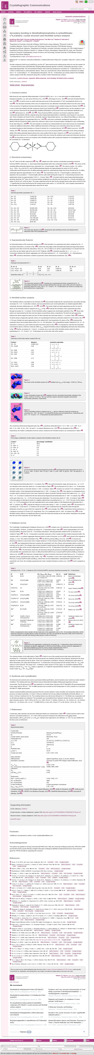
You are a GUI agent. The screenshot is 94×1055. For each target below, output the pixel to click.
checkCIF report (15, 819)
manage (74, 1053)
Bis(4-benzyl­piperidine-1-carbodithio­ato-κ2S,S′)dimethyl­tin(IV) (28, 1021)
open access (57, 12)
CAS (56, 862)
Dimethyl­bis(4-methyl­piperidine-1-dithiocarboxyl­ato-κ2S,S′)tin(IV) (27, 1014)
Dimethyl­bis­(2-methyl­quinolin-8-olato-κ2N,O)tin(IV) (26, 989)
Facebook (70, 1040)
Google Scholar (64, 862)
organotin (32, 78)
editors (19, 12)
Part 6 (65, 19)
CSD (73, 864)
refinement (39, 714)
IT (86, 2)
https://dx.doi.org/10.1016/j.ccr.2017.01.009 (48, 939)
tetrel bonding (51, 78)
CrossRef (50, 862)
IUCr (81, 2)
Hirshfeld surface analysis (65, 78)
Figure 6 (26, 467)
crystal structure (22, 78)
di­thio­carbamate (41, 78)
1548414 (24, 81)
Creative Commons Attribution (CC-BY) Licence (59, 969)
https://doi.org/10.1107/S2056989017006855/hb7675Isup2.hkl (56, 815)
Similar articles (15, 85)
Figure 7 (26, 643)
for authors (28, 12)
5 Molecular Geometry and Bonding (60, 1007)
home (3, 12)
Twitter (55, 1040)
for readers (39, 12)
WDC (91, 2)
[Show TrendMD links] (84, 1032)
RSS (87, 1040)
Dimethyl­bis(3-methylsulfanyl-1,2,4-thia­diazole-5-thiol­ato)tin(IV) (28, 996)
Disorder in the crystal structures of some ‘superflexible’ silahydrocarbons (66, 1014)
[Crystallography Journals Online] (76, 2)
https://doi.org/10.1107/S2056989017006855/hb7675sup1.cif (61, 812)
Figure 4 (26, 393)
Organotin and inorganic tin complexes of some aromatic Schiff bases (64, 1000)
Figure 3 (26, 380)
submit (47, 12)
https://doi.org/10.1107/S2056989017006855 (73, 21)
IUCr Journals (68, 873)
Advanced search (78, 1049)
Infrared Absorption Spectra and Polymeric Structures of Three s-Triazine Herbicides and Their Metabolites (67, 1021)
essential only (64, 1053)
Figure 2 (26, 281)
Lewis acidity (44, 133)
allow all (55, 1053)
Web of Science (65, 864)
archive (11, 12)
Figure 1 (26, 227)
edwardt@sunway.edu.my (34, 56)
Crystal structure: (15, 812)
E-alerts (38, 1040)
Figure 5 (26, 410)
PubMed (55, 877)
